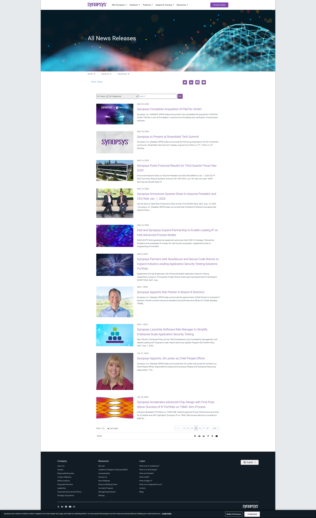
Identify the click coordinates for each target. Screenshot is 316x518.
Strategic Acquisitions (65, 495)
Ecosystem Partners (65, 484)
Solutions (134, 5)
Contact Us (102, 477)
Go (180, 96)
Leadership (61, 488)
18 (207, 428)
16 (199, 428)
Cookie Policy (167, 514)
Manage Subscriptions (107, 492)
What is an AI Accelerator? (149, 466)
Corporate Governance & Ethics (69, 492)
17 (203, 428)
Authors (142, 488)
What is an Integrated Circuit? (150, 484)
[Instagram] (74, 507)
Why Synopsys (118, 5)
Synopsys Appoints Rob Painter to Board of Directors (170, 292)
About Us (105, 74)
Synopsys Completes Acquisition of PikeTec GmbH (169, 109)
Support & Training (164, 5)
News (93, 82)
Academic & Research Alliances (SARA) (113, 470)
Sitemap (101, 495)
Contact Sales (219, 5)
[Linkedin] (62, 507)
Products (147, 5)
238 (214, 428)
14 (192, 428)
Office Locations (63, 481)
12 (184, 428)
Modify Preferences (234, 514)
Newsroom (122, 74)
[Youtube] (70, 507)
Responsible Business (65, 473)
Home (90, 74)
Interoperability (104, 473)
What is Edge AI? (145, 481)
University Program (105, 488)
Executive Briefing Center (107, 484)
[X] (58, 507)
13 (188, 428)
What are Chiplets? (146, 473)
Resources (181, 5)
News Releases (104, 481)
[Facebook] (66, 507)
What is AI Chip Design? (148, 470)
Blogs (99, 82)
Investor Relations (64, 477)
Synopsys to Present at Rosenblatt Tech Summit (168, 136)
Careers (60, 470)
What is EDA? (144, 477)
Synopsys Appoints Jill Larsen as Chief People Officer (171, 358)
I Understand (252, 514)
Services (101, 466)
